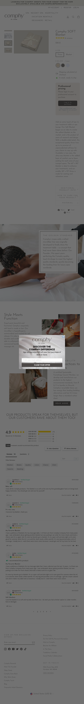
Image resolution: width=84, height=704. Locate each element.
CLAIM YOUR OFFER (42, 365)
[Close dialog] (63, 337)
